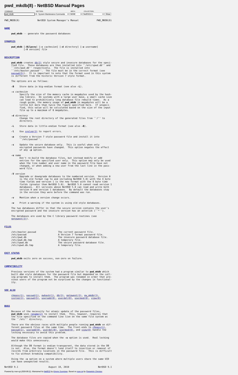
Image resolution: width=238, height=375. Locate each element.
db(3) (38, 62)
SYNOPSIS (9, 41)
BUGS (7, 306)
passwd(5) (17, 73)
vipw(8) (96, 298)
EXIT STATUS (12, 253)
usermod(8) (81, 298)
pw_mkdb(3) (91, 295)
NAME (7, 28)
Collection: (89, 11)
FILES (7, 226)
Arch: (74, 11)
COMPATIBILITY (13, 266)
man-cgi (80, 371)
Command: (10, 11)
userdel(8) (65, 298)
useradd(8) (48, 298)
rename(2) (37, 314)
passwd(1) (32, 295)
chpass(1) (17, 295)
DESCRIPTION (12, 57)
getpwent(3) (18, 218)
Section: (40, 11)
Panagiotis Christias (94, 371)
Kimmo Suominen (60, 371)
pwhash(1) (48, 295)
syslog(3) (31, 131)
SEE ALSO (9, 290)
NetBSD (47, 371)
